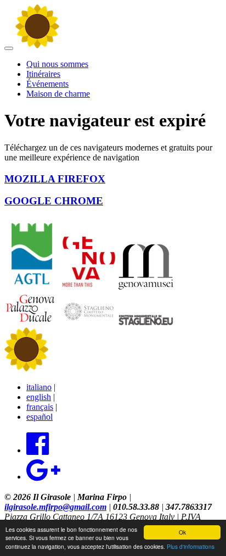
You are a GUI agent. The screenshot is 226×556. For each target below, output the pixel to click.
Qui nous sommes (57, 64)
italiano (39, 387)
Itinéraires (43, 74)
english (38, 397)
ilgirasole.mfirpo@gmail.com (55, 506)
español (39, 416)
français (39, 407)
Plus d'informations (190, 546)
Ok (182, 532)
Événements (47, 83)
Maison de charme (58, 93)
